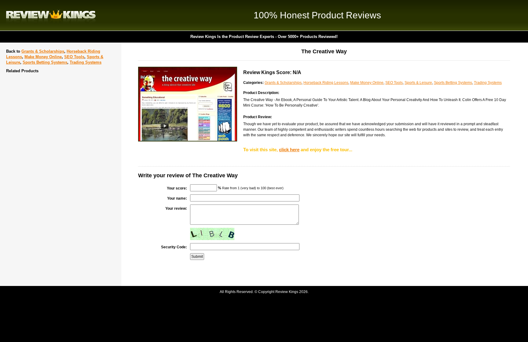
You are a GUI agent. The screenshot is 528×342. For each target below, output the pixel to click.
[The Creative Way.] (187, 140)
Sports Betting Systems (45, 62)
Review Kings (51, 15)
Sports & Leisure (418, 83)
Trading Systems (85, 62)
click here (289, 149)
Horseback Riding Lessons (325, 83)
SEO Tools (74, 56)
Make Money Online (43, 56)
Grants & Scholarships (42, 51)
